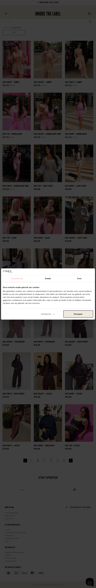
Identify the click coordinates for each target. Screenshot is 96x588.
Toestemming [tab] (17, 278)
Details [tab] (48, 278)
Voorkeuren (46, 314)
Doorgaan (78, 314)
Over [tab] (79, 278)
